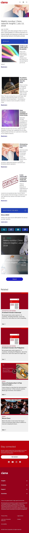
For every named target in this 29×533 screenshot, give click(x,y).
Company (3, 485)
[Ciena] (4, 472)
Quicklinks (4, 493)
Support (3, 489)
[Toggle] (27, 481)
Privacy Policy (4, 515)
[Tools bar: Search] (20, 2)
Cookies (19, 519)
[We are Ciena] (14, 406)
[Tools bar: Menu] (26, 2)
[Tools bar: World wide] (23, 2)
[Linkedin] (9, 462)
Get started (15, 457)
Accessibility (4, 524)
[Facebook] (20, 462)
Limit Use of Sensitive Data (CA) (6, 520)
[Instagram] (16, 462)
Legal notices (20, 515)
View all (15, 279)
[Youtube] (13, 462)
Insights (3, 480)
